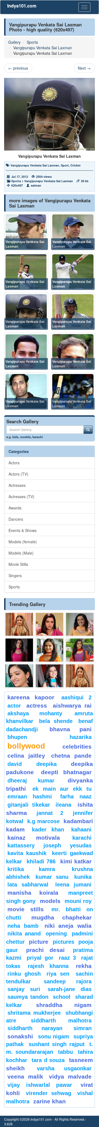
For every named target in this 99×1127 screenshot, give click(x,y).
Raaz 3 (67, 958)
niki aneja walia (68, 926)
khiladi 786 (41, 861)
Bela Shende (56, 721)
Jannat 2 (50, 813)
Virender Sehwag (49, 1093)
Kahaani (81, 829)
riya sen (59, 974)
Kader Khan (48, 829)
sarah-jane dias (70, 989)
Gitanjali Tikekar (28, 805)
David (14, 764)
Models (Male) (21, 553)
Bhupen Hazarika (49, 737)
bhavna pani (71, 729)
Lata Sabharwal (27, 885)
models (25, 437)
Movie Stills (18, 564)
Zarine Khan (49, 1101)
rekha (84, 966)
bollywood (26, 746)
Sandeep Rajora (68, 981)
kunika (83, 877)
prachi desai (45, 950)
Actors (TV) (18, 474)
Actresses (17, 485)
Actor (14, 706)
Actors (14, 462)
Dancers (16, 519)
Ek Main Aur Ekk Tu (62, 789)
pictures (63, 942)
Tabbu (65, 1052)
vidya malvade (70, 1076)
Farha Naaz (76, 796)
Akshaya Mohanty (34, 713)
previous (18, 68)
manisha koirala (32, 892)
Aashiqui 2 (76, 697)
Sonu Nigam (53, 1036)
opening (56, 933)
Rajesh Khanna (48, 966)
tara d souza (48, 1060)
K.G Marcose (43, 821)
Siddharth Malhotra (61, 1020)
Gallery (14, 42)
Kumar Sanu (51, 877)
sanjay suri (23, 989)
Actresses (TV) (21, 496)
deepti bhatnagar (66, 772)
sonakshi (21, 1036)
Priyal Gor (40, 958)
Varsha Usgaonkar (64, 1068)
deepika (46, 764)
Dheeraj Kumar (30, 780)
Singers (15, 575)
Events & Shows (23, 530)
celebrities (77, 746)
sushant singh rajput (57, 1044)
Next (84, 68)
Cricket (75, 165)
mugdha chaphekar (61, 917)
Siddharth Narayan (34, 1028)
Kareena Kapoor (30, 697)
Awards (15, 508)
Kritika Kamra (31, 869)
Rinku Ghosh (24, 974)
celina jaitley (26, 755)
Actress (36, 705)
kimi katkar (76, 861)
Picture (38, 941)
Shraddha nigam (64, 1005)
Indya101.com (21, 5)
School (61, 997)
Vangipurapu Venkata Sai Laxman (42, 47)
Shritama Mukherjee (34, 1013)
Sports (32, 42)
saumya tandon (27, 997)
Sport (65, 165)
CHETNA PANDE (71, 755)
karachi (37, 437)
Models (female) (23, 541)
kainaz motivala (33, 837)
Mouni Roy (78, 901)
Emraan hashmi (29, 796)
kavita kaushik (26, 853)
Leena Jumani (73, 885)
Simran (82, 1028)
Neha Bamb (22, 926)
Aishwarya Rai (72, 705)
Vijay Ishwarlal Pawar (39, 1085)
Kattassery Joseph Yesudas (49, 845)
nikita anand (24, 933)
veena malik (25, 1076)
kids (15, 437)
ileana (65, 805)
